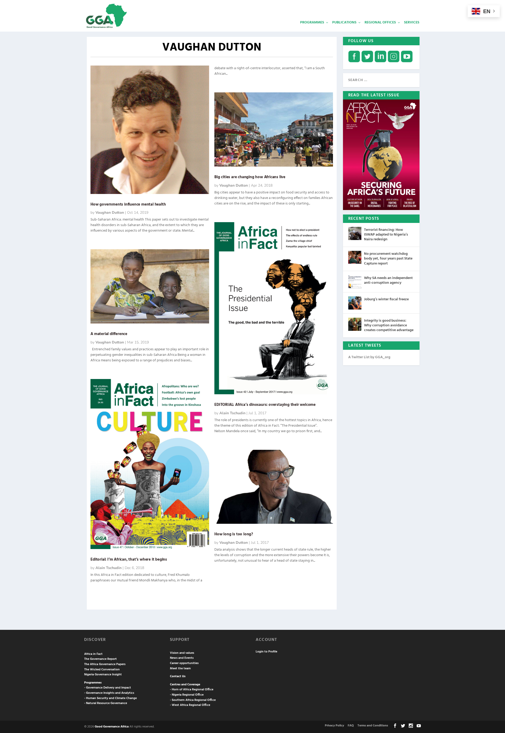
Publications (344, 22)
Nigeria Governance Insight (103, 674)
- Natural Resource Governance (105, 703)
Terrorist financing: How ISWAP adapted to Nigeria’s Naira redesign (386, 234)
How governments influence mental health (128, 204)
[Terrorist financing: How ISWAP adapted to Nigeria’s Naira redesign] (354, 233)
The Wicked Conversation (102, 669)
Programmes (312, 22)
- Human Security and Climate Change (110, 698)
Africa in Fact (93, 654)
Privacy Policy (334, 725)
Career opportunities (184, 663)
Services (411, 22)
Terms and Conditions (372, 725)
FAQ (351, 725)
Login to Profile (266, 651)
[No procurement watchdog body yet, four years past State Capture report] (354, 257)
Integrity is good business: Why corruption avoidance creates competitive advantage (388, 325)
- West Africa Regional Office (190, 705)
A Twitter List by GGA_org (369, 357)
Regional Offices (380, 22)
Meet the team (180, 668)
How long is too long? (233, 534)
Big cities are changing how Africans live (249, 177)
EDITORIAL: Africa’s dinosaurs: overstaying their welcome (265, 405)
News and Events (182, 658)
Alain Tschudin (108, 567)
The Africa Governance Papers (104, 664)
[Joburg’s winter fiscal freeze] (354, 303)
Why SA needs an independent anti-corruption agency (388, 280)
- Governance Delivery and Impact (107, 687)
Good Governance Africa (112, 726)
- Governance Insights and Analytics (109, 693)
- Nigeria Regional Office (187, 694)
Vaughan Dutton (109, 212)
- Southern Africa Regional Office (193, 700)
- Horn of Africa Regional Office (191, 689)
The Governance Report (100, 659)
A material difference (108, 334)
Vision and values (182, 653)
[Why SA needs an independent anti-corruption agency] (354, 281)
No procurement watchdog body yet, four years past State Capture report (388, 258)
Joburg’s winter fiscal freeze (386, 299)
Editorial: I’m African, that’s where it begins (128, 559)
